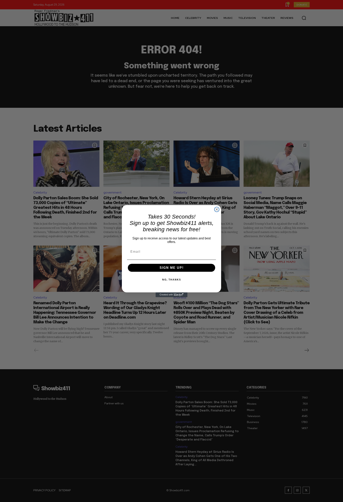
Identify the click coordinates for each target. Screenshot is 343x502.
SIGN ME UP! (172, 267)
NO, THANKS (171, 279)
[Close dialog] (216, 209)
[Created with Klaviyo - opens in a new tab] (171, 294)
